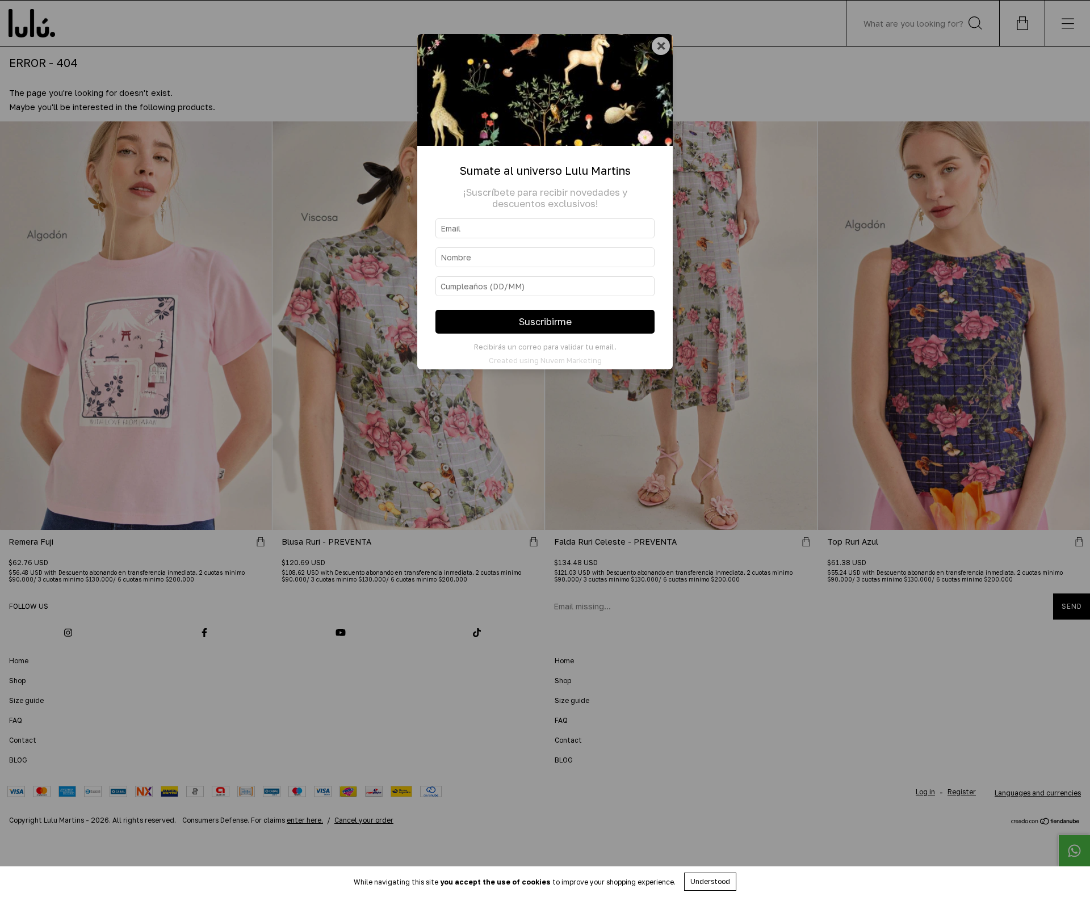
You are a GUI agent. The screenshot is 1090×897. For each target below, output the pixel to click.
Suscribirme (545, 321)
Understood (710, 881)
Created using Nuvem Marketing (545, 360)
